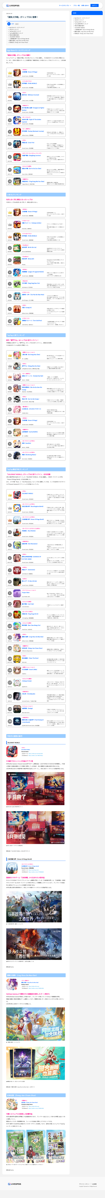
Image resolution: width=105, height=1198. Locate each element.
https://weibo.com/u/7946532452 (36, 988)
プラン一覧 (76, 5)
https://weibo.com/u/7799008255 (36, 872)
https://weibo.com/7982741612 (36, 755)
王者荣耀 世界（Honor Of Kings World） (20, 38)
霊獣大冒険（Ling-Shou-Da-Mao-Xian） (19, 40)
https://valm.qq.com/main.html (36, 753)
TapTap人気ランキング (15, 31)
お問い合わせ (85, 5)
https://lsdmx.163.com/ (34, 986)
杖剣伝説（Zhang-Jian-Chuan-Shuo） (19, 42)
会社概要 (94, 1184)
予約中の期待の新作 (14, 35)
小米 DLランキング (14, 29)
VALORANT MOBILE (15, 37)
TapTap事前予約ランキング (16, 33)
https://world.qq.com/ (34, 870)
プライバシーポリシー (84, 1184)
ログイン (94, 5)
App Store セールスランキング (16, 27)
